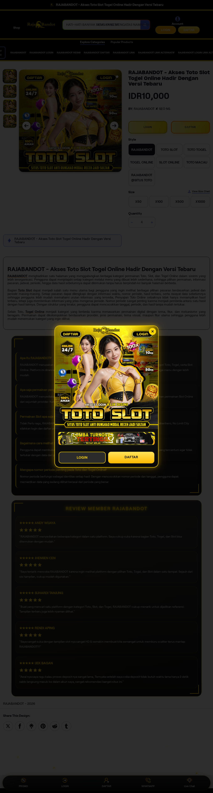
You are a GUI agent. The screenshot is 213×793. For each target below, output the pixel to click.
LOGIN (82, 457)
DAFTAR (131, 457)
